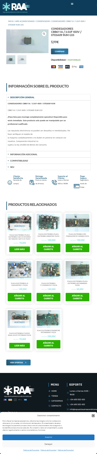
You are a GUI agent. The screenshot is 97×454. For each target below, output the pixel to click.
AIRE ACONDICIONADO (25, 21)
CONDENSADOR (43, 21)
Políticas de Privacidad (31, 450)
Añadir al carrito (48, 248)
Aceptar (48, 437)
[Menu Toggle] (72, 4)
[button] (93, 415)
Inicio (11, 21)
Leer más (19, 249)
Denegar (48, 444)
